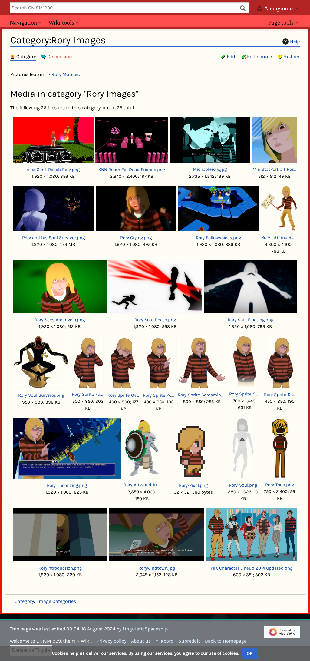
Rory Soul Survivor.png (41, 395)
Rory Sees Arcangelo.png (60, 319)
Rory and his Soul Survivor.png (53, 237)
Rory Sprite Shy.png (244, 394)
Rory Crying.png (136, 237)
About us (141, 641)
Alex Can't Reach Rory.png (53, 169)
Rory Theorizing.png (67, 485)
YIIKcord (164, 641)
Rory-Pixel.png (193, 485)
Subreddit (189, 641)
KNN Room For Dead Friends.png (131, 169)
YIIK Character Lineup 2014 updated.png (251, 568)
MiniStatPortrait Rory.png (274, 169)
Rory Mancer (65, 74)
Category (24, 601)
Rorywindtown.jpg (156, 568)
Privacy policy (111, 641)
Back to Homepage (225, 641)
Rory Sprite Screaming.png (202, 395)
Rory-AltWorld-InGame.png (142, 484)
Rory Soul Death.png (155, 319)
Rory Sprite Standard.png (280, 394)
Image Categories (57, 601)
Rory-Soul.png (243, 485)
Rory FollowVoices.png (218, 237)
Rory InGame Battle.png (278, 237)
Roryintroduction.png (60, 568)
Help (295, 41)
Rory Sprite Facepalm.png (88, 394)
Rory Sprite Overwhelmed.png (123, 395)
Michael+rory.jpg (210, 169)
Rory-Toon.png (279, 484)
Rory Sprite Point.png (158, 395)
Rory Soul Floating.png (250, 319)
